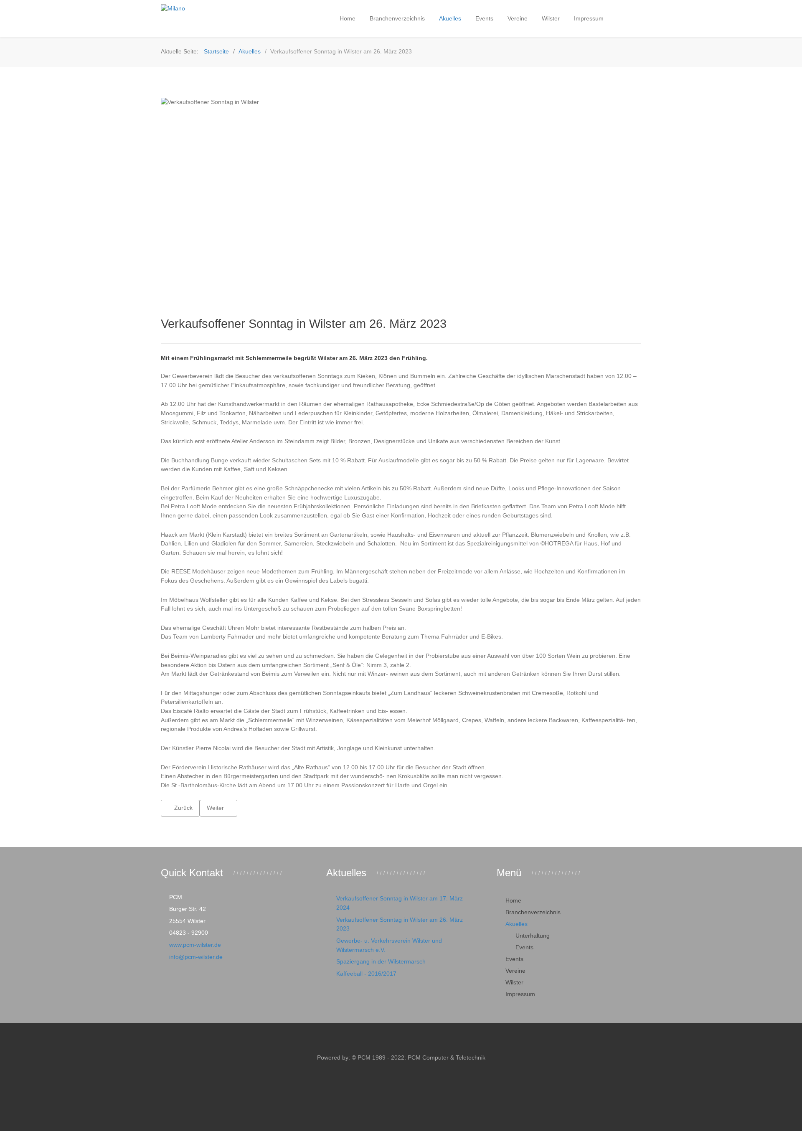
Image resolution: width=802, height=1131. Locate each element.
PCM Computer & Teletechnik (445, 1057)
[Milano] (213, 8)
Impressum (520, 994)
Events (524, 947)
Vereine (515, 970)
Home (513, 900)
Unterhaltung (532, 935)
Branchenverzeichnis (533, 912)
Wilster (514, 982)
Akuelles (516, 924)
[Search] (620, 18)
